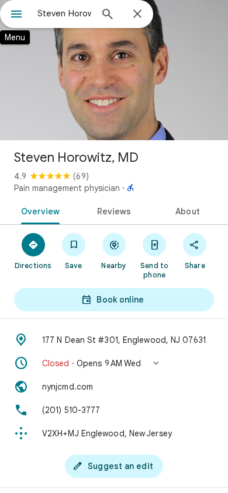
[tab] (38, 210)
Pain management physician (67, 188)
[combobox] (64, 13)
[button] (114, 363)
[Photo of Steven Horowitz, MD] (114, 70)
